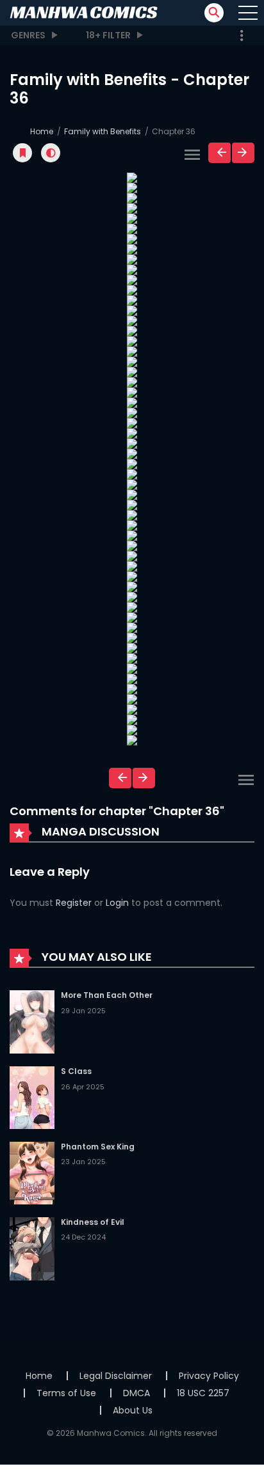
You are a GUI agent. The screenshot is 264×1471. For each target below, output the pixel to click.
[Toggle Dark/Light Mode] (50, 152)
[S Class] (32, 1097)
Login (117, 902)
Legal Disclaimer (115, 1375)
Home (41, 131)
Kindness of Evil (92, 1222)
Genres (28, 35)
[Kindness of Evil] (32, 1247)
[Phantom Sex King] (32, 1172)
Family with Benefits (102, 131)
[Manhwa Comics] (84, 12)
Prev (219, 153)
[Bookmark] (22, 152)
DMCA (136, 1393)
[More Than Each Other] (32, 1021)
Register (74, 902)
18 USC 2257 (203, 1393)
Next (243, 153)
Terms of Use (66, 1393)
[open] (248, 13)
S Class (76, 1071)
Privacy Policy (209, 1375)
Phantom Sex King (98, 1146)
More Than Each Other (107, 995)
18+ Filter (108, 35)
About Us (133, 1410)
